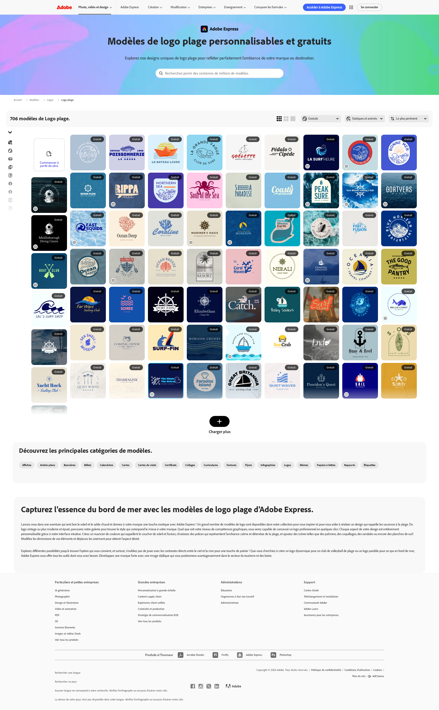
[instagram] (200, 686)
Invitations (10, 225)
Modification (179, 7)
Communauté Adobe (315, 602)
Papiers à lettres (326, 465)
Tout (10, 150)
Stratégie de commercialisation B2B (158, 615)
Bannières (10, 159)
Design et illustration (66, 602)
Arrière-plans (47, 465)
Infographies (268, 465)
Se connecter (369, 7)
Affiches (10, 241)
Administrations (230, 602)
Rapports (349, 465)
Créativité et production (151, 609)
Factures (231, 465)
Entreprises (205, 7)
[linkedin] (216, 686)
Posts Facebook (10, 183)
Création (153, 7)
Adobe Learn (311, 609)
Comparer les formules (268, 7)
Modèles (34, 100)
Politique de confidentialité (326, 670)
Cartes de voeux (10, 208)
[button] (351, 7)
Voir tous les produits (66, 639)
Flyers (10, 200)
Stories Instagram (10, 216)
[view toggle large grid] (292, 118)
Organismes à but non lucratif (237, 596)
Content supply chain (149, 596)
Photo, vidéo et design (93, 7)
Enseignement (233, 7)
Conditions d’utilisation (357, 670)
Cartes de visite (147, 465)
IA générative (62, 590)
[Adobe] (64, 7)
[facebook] (192, 686)
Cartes (10, 175)
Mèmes (304, 465)
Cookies (377, 670)
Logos (50, 100)
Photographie (62, 596)
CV (10, 257)
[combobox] (219, 73)
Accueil (18, 100)
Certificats (171, 465)
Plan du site (358, 676)
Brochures (10, 167)
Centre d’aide (311, 590)
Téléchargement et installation (321, 596)
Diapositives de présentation (10, 249)
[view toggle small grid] (279, 118)
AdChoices (378, 676)
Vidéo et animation (65, 609)
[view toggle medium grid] (286, 118)
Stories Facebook (10, 192)
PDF (57, 615)
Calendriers (106, 465)
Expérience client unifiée (151, 602)
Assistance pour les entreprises (321, 615)
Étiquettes (369, 465)
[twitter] (208, 686)
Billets (87, 465)
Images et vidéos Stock (68, 633)
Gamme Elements (65, 627)
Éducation (226, 590)
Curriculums (211, 465)
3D (56, 621)
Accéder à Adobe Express (324, 7)
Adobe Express (129, 7)
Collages (190, 465)
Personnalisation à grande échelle (157, 590)
